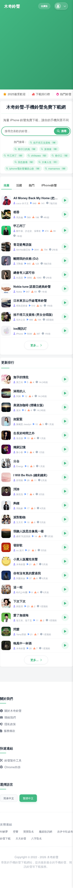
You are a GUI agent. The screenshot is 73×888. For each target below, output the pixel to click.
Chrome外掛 (12, 767)
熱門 (31, 185)
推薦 (6, 185)
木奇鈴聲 (12, 6)
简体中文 (8, 798)
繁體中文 (28, 798)
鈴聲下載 (5, 838)
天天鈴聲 (21, 838)
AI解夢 (4, 831)
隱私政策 (10, 724)
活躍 (19, 185)
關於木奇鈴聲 (12, 711)
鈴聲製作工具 (12, 760)
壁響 (15, 831)
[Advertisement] (36, 48)
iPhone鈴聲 (49, 185)
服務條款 (9, 731)
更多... (34, 345)
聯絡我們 (10, 717)
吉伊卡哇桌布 (65, 831)
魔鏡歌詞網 (45, 831)
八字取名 (36, 838)
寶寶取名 (28, 831)
